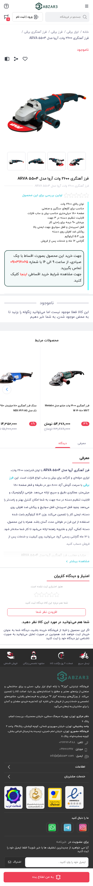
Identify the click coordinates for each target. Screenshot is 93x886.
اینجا (23, 274)
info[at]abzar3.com (62, 756)
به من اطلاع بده (43, 877)
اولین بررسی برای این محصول (42, 195)
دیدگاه (62, 443)
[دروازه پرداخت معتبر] (55, 797)
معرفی (82, 443)
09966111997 (66, 749)
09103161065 (19, 262)
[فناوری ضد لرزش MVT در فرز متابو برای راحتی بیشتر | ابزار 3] (66, 378)
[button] (6, 389)
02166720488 (67, 742)
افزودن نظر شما (46, 612)
